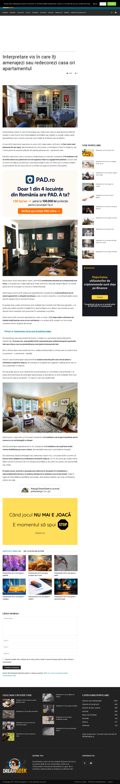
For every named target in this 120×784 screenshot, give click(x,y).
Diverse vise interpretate (17, 51)
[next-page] (41, 603)
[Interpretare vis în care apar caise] (88, 153)
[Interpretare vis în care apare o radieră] (40, 587)
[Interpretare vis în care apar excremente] (8, 714)
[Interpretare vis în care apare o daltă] (66, 563)
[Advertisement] (60, 33)
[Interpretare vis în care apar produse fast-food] (40, 563)
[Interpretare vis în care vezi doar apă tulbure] (48, 731)
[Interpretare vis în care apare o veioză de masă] (66, 587)
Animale (5, 12)
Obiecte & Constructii (78, 12)
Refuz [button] (95, 4)
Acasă (5, 51)
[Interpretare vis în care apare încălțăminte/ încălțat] (48, 720)
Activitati (43, 12)
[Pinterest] (15, 78)
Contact (110, 782)
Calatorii (20, 12)
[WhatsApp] (21, 78)
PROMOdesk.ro (88, 736)
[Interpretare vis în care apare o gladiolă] (14, 563)
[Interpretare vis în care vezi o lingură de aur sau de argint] (88, 164)
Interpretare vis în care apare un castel (106, 218)
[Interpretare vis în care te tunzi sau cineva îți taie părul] (8, 726)
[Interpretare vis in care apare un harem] (88, 255)
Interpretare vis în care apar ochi (105, 229)
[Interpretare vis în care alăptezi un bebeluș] (48, 698)
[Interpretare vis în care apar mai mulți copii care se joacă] (88, 243)
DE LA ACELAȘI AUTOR (34, 551)
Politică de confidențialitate (97, 782)
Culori (28, 12)
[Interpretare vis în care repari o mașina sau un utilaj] (88, 176)
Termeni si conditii (80, 782)
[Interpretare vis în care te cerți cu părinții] (88, 198)
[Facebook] (112, 12)
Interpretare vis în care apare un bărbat (66, 706)
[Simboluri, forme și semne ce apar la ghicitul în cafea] (8, 703)
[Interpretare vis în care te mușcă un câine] (8, 737)
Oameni (66, 12)
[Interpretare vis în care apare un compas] (88, 187)
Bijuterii (12, 12)
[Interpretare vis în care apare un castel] (88, 221)
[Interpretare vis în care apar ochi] (88, 232)
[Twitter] (10, 78)
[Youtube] (115, 12)
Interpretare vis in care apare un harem (106, 251)
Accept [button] (111, 4)
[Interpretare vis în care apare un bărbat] (48, 709)
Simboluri (58, 12)
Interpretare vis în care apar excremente (27, 711)
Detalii (103, 4)
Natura (50, 12)
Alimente (35, 12)
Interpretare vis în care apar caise (105, 150)
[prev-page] (37, 603)
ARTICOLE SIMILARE (12, 551)
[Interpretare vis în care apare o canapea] (14, 587)
